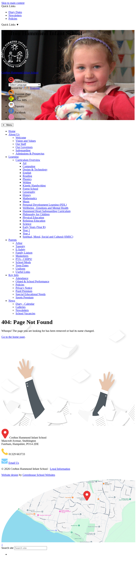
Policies (12, 18)
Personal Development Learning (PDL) (45, 204)
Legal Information (60, 468)
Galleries (21, 307)
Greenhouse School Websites (38, 474)
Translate (35, 88)
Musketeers (22, 255)
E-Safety (20, 249)
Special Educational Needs (31, 294)
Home (11, 131)
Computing (29, 166)
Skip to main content (12, 2)
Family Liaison (24, 252)
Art (24, 163)
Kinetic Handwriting (34, 185)
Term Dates (22, 265)
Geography (29, 191)
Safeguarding (23, 150)
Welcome (21, 137)
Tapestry (20, 246)
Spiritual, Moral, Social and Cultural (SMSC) (48, 236)
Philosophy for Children (36, 214)
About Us (13, 134)
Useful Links (23, 271)
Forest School (30, 188)
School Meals (23, 262)
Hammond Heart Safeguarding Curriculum (46, 211)
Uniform (20, 268)
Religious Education (34, 220)
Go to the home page (13, 336)
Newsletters (15, 15)
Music (26, 201)
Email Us (13, 462)
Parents (12, 239)
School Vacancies (25, 313)
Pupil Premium (24, 291)
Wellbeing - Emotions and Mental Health (45, 207)
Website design (9, 474)
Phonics (27, 179)
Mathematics (30, 198)
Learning (13, 156)
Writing (27, 182)
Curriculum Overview (28, 159)
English (27, 172)
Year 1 (26, 230)
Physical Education (33, 217)
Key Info (13, 275)
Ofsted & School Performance (32, 281)
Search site (7, 547)
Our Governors (24, 147)
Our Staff (21, 143)
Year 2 (26, 233)
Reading (27, 175)
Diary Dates (15, 12)
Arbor (19, 243)
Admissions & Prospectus (30, 153)
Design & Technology (35, 169)
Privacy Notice (24, 287)
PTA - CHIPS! (24, 259)
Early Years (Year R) (34, 227)
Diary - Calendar (25, 303)
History (27, 195)
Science (27, 223)
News (11, 300)
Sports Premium (24, 297)
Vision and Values (26, 140)
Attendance (22, 278)
